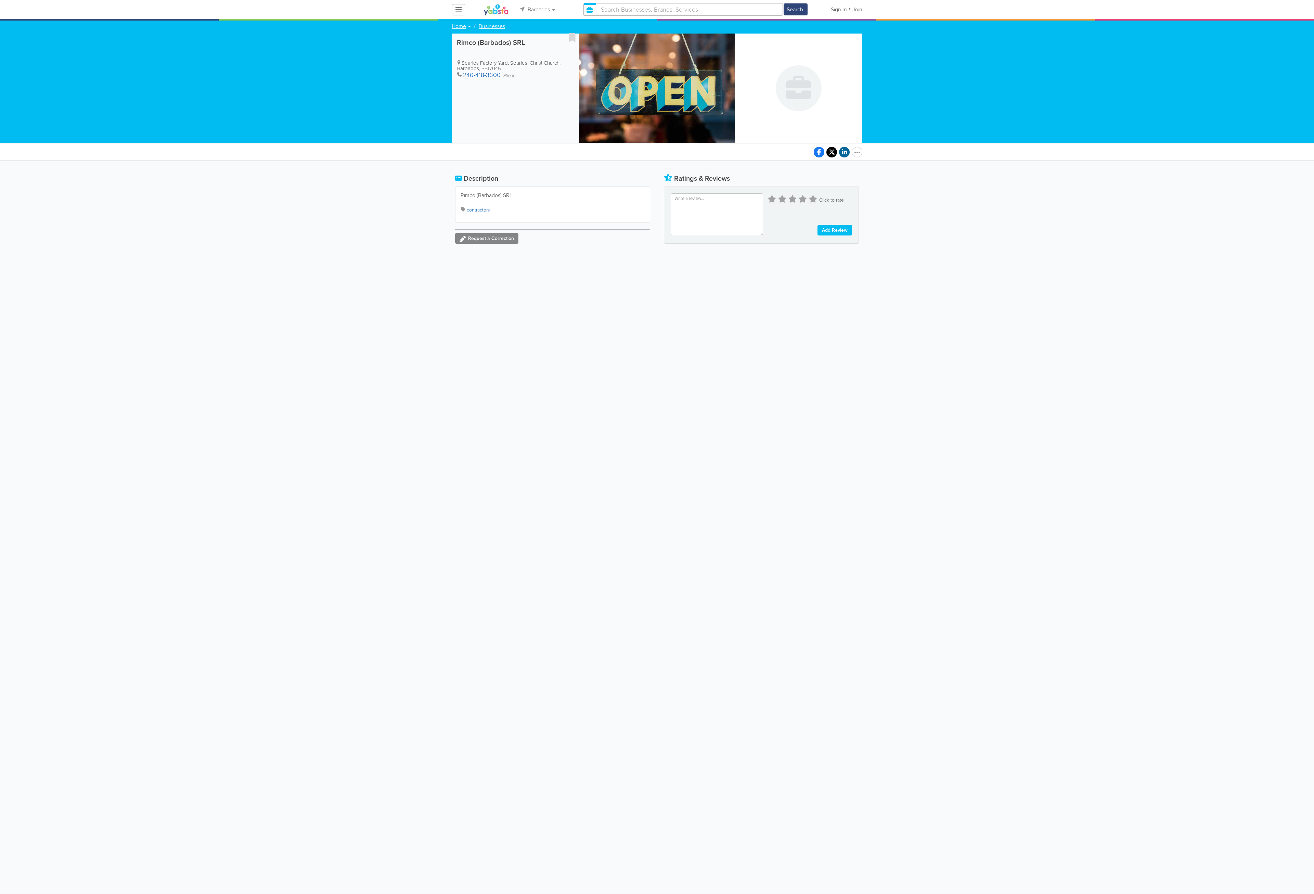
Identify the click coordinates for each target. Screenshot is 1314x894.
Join (857, 9)
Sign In (839, 9)
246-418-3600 (482, 75)
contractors (478, 210)
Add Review (835, 230)
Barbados (538, 9)
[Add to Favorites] (572, 37)
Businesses (492, 26)
